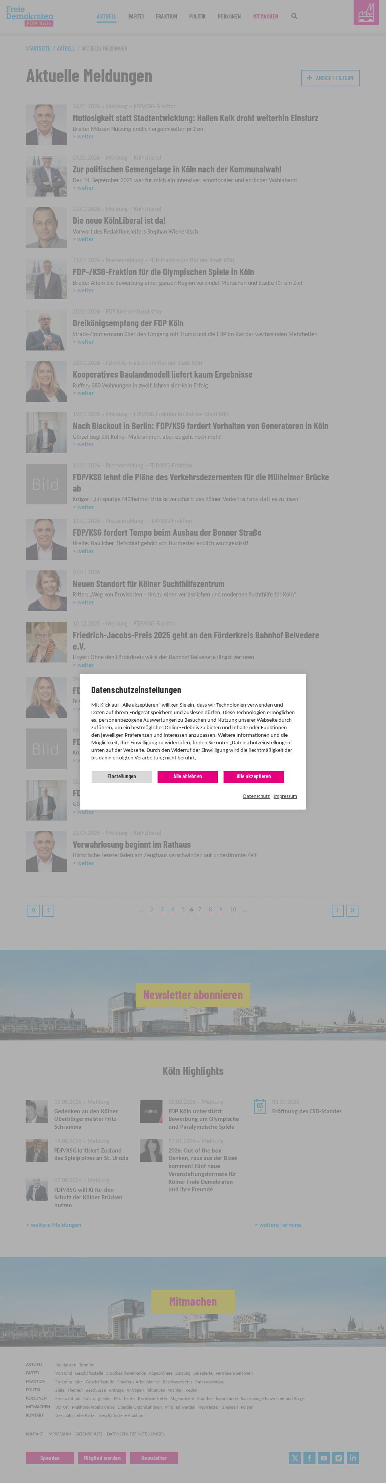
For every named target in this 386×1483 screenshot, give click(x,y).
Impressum (285, 796)
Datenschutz (256, 796)
